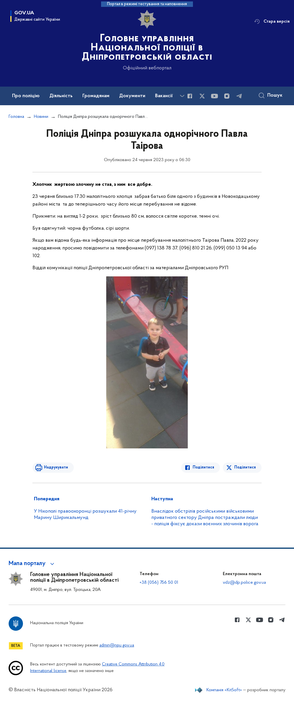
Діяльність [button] (61, 96)
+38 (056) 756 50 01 (159, 582)
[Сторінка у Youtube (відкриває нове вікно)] (214, 96)
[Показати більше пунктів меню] (182, 96)
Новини (41, 116)
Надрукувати (56, 467)
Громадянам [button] (95, 96)
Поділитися (203, 467)
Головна (16, 116)
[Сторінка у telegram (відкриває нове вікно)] (239, 96)
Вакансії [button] (164, 96)
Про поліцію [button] (26, 96)
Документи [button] (132, 96)
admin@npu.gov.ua (116, 645)
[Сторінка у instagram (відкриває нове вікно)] (226, 96)
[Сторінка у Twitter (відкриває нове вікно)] (202, 96)
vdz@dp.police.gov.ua (244, 582)
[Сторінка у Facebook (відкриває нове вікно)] (189, 96)
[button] (32, 563)
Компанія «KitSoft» (224, 690)
